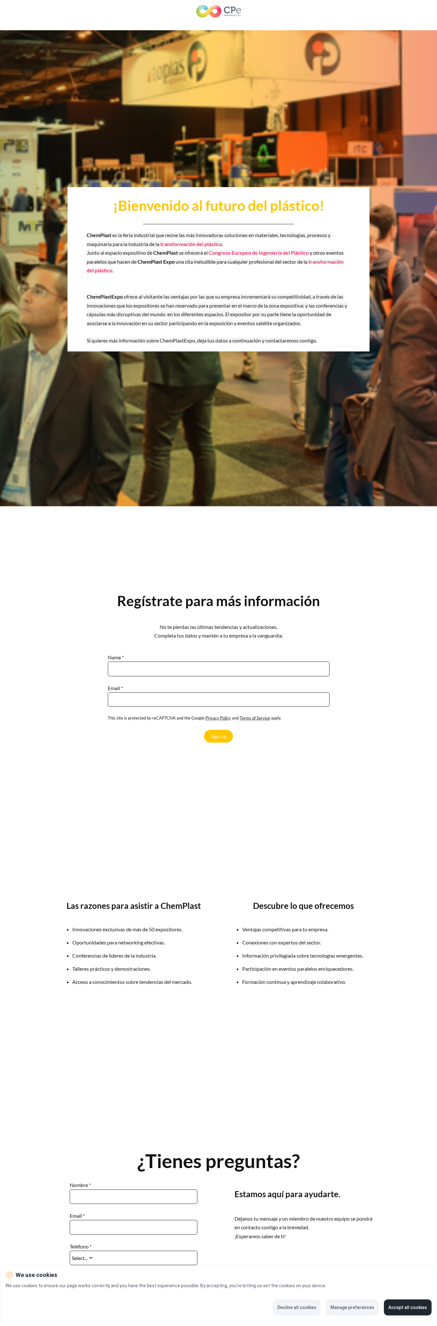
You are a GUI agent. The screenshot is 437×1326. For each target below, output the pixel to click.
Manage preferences (352, 1307)
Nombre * (80, 1185)
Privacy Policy (218, 718)
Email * (115, 688)
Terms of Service (255, 718)
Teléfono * (80, 1246)
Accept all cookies (407, 1307)
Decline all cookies (296, 1307)
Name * (116, 657)
